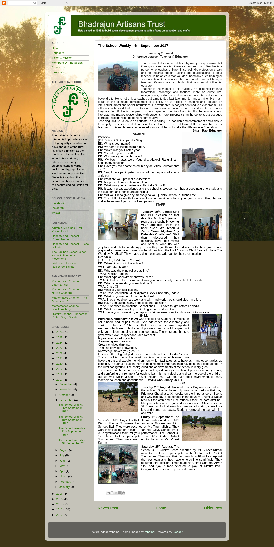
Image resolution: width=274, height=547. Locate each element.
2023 (59, 347)
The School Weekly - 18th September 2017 (72, 420)
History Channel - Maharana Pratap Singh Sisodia (70, 315)
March (63, 476)
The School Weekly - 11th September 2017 (72, 431)
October (64, 394)
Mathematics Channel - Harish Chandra (66, 291)
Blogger (177, 531)
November (66, 389)
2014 (59, 504)
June (62, 460)
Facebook (58, 203)
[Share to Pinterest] (123, 493)
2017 (59, 379)
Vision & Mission (62, 57)
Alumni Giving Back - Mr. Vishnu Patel (67, 229)
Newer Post (108, 508)
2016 (59, 493)
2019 (59, 368)
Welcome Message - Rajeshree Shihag (65, 265)
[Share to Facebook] (120, 493)
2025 (59, 337)
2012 (59, 514)
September (66, 400)
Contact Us (59, 67)
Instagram (58, 207)
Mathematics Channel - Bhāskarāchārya (66, 307)
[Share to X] (116, 493)
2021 (59, 358)
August (64, 450)
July (62, 455)
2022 (59, 353)
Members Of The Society (67, 62)
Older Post (213, 508)
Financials (58, 72)
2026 (59, 332)
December (66, 384)
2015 (59, 499)
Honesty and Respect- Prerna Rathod (66, 237)
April (62, 471)
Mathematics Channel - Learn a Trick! (66, 283)
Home (161, 508)
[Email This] (108, 493)
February (65, 481)
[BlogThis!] (112, 493)
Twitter (56, 212)
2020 (59, 363)
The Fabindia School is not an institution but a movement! (69, 255)
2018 (59, 374)
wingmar (150, 531)
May (62, 465)
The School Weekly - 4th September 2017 (73, 442)
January (64, 487)
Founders (58, 52)
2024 (59, 342)
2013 (59, 509)
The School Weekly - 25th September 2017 (72, 408)
